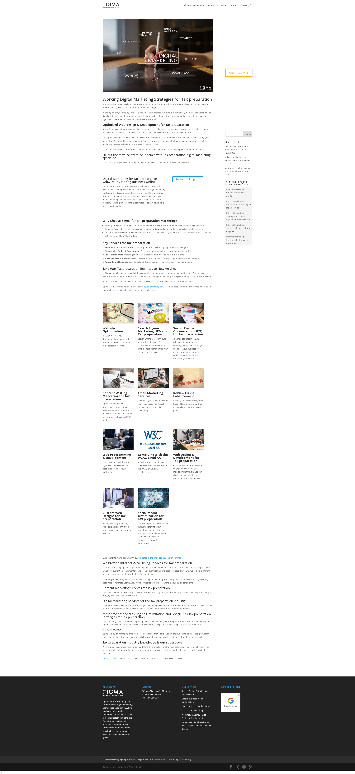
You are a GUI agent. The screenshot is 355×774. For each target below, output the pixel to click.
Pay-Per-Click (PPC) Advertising (196, 706)
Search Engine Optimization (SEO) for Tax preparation (188, 331)
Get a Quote (238, 72)
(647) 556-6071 (152, 697)
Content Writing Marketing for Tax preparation (116, 396)
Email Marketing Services (150, 394)
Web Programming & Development (117, 456)
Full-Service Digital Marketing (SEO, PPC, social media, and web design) (197, 725)
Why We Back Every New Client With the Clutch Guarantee (236, 149)
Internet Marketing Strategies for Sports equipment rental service (238, 216)
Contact (243, 5)
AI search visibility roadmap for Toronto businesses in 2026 (238, 171)
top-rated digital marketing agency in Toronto (160, 557)
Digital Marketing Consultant (152, 759)
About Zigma (227, 5)
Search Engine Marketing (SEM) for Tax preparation (153, 331)
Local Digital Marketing (180, 759)
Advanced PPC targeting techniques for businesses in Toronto (238, 160)
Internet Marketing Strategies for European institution (237, 240)
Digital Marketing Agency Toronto (119, 759)
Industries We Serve (192, 5)
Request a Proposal (187, 179)
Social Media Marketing (192, 710)
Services (211, 5)
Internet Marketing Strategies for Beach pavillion (235, 192)
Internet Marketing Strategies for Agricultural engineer (238, 228)
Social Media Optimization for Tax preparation (151, 516)
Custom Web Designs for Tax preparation (114, 516)
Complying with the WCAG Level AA (153, 456)
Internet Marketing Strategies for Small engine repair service (238, 204)
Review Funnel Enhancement (184, 394)
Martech (115, 718)
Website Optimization (113, 329)
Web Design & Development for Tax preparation (186, 457)
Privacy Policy (135, 767)
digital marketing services (156, 286)
